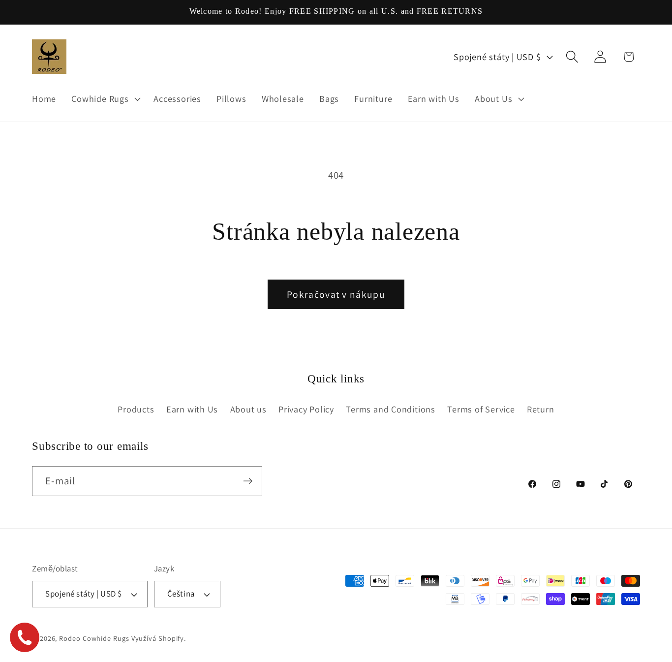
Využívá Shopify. (158, 638)
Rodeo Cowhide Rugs (94, 638)
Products (136, 409)
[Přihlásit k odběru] (248, 481)
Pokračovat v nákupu (336, 294)
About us (248, 409)
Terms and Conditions (390, 409)
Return (540, 409)
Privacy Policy (306, 409)
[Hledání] (572, 57)
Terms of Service (481, 409)
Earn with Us (192, 409)
